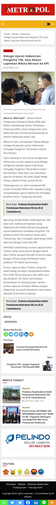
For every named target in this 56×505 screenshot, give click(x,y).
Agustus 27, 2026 (31, 401)
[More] (31, 334)
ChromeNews (41, 493)
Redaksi (22, 484)
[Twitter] (16, 334)
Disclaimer (11, 484)
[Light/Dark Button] (47, 24)
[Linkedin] (26, 334)
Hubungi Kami (35, 487)
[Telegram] (11, 334)
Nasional (8, 51)
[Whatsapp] (6, 334)
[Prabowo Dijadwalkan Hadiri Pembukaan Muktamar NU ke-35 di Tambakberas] (11, 394)
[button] (2, 24)
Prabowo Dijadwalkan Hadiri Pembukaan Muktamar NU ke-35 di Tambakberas (37, 394)
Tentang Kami (19, 487)
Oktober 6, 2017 (12, 68)
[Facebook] (21, 334)
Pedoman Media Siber (38, 484)
